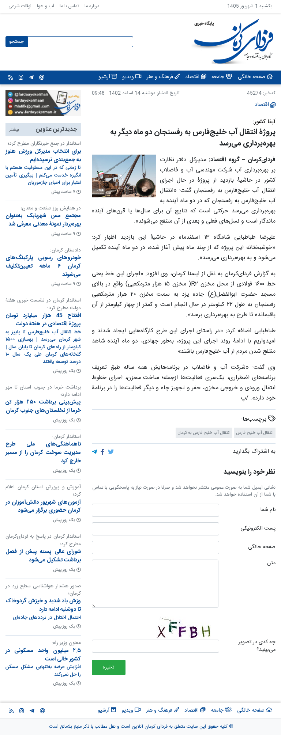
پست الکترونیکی (258, 529)
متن (271, 564)
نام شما (268, 510)
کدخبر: (269, 93)
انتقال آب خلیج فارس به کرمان (204, 432)
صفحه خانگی (262, 547)
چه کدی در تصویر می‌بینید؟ (257, 646)
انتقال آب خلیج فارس (255, 432)
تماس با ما (69, 6)
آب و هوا (45, 6)
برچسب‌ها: (254, 419)
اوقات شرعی (19, 6)
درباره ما (92, 6)
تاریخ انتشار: (167, 93)
